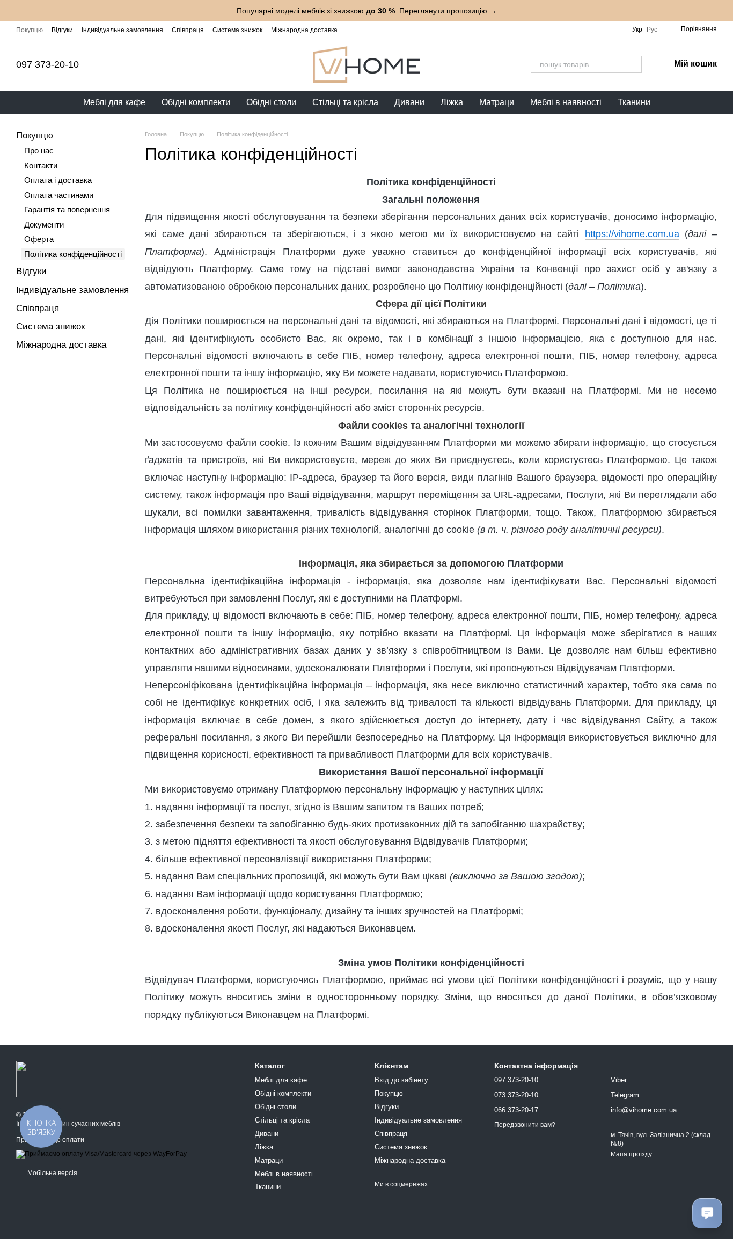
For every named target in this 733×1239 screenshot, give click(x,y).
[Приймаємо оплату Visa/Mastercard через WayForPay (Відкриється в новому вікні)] (101, 1153)
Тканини (634, 102)
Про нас (39, 150)
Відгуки (62, 30)
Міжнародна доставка (304, 30)
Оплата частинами (58, 195)
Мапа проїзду (631, 1154)
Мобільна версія (51, 1173)
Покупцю (29, 30)
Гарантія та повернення (67, 209)
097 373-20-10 (47, 64)
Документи (44, 224)
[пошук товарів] (633, 64)
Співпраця (188, 30)
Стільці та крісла (345, 102)
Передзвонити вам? (524, 1124)
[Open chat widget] (707, 1213)
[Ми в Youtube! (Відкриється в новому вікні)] (378, 29)
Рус (652, 29)
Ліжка (452, 102)
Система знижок (237, 30)
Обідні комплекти (196, 102)
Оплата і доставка (58, 180)
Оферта (39, 239)
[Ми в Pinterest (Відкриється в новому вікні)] (417, 29)
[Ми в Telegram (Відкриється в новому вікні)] (391, 29)
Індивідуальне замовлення (122, 30)
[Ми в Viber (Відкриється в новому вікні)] (404, 29)
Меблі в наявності (566, 102)
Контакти (40, 165)
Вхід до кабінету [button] (401, 1080)
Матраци (496, 102)
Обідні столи (271, 102)
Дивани (409, 102)
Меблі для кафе (114, 102)
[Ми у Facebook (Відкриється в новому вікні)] (365, 29)
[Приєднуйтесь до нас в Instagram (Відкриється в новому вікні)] (352, 29)
